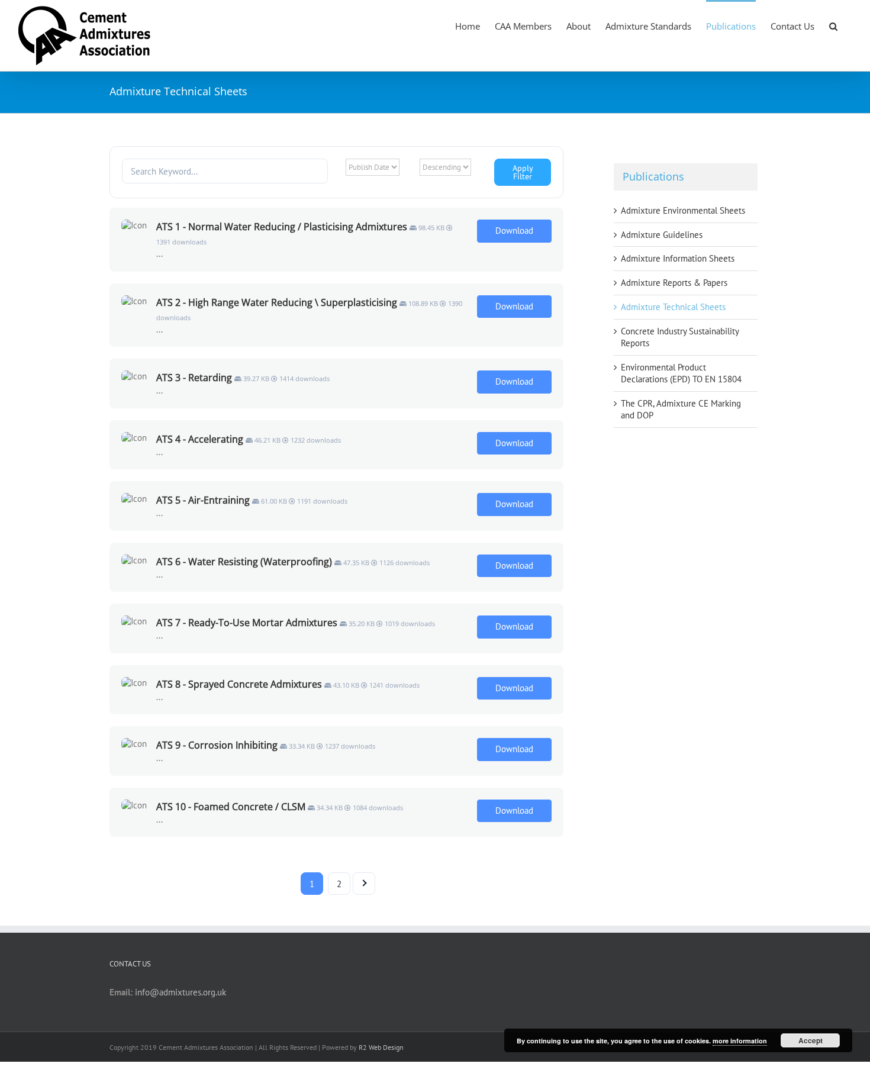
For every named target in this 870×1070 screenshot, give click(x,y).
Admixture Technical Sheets (673, 306)
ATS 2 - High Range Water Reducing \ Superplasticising (276, 302)
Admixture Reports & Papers (674, 282)
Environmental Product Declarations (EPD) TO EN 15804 (681, 373)
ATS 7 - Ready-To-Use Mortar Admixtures (246, 622)
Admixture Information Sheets (677, 258)
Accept (810, 1040)
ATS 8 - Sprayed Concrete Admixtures (239, 684)
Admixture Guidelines (662, 234)
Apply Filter (523, 172)
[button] (833, 25)
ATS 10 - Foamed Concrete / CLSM (230, 806)
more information (740, 1040)
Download (514, 230)
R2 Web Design (381, 1047)
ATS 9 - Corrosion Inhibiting (217, 745)
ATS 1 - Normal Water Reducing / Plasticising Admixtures (281, 226)
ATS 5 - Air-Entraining (203, 500)
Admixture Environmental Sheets (683, 210)
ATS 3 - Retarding (194, 377)
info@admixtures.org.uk (180, 992)
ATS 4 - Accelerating (199, 439)
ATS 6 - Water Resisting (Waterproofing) (244, 561)
